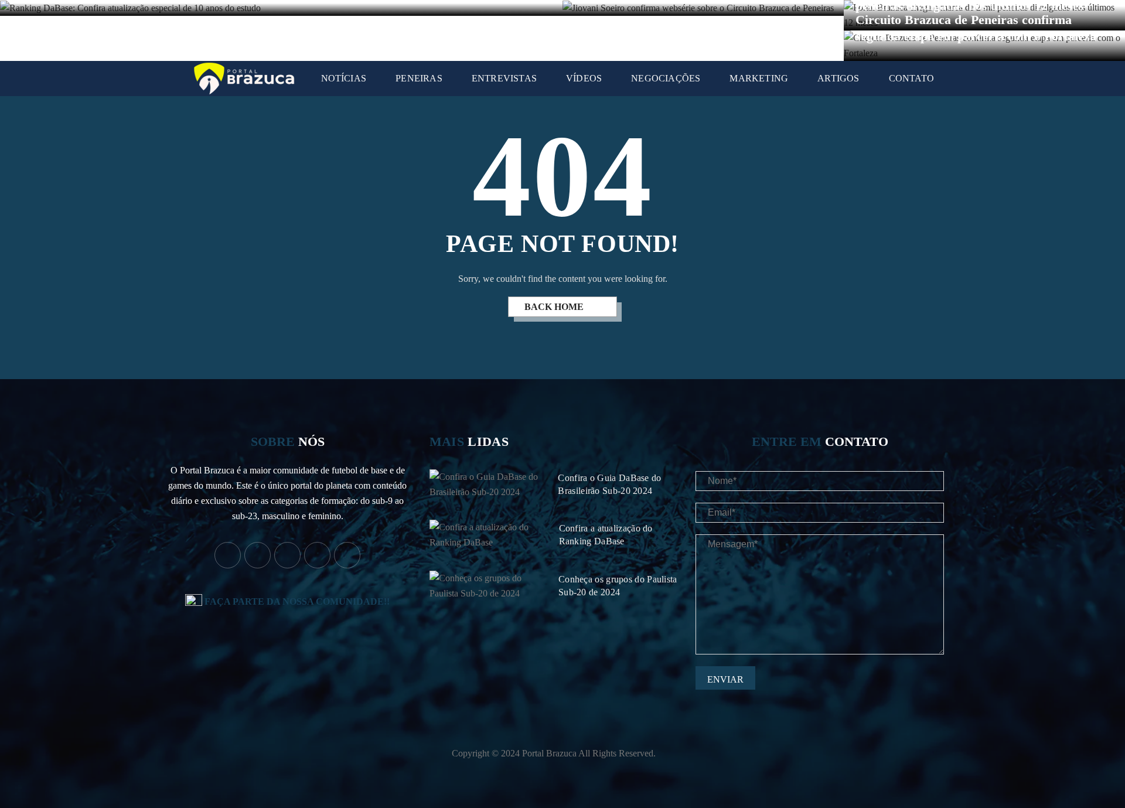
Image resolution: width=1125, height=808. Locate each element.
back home (555, 307)
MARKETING (758, 78)
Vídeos (584, 78)
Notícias (344, 78)
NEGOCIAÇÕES (665, 78)
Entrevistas (504, 78)
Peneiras (419, 78)
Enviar (725, 679)
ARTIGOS (838, 78)
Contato (911, 78)
